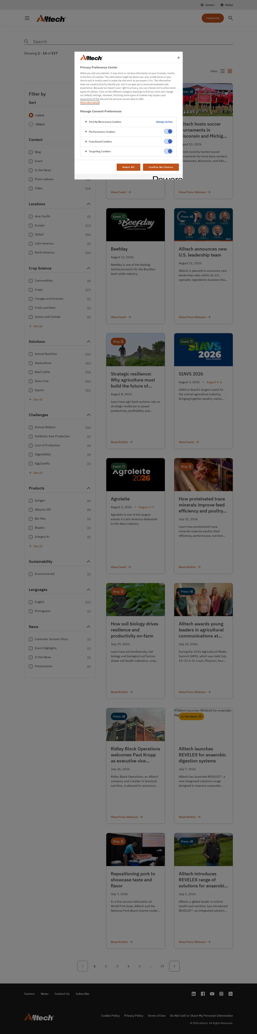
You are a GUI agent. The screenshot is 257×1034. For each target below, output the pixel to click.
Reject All (128, 167)
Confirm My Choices (161, 167)
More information (89, 102)
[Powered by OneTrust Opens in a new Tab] (166, 177)
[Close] (178, 58)
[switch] (168, 131)
